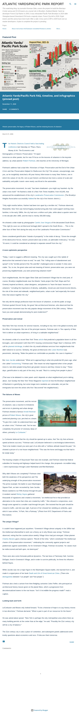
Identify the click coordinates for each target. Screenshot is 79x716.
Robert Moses (15, 415)
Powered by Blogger (40, 710)
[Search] (70, 3)
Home (4, 28)
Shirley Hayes (21, 494)
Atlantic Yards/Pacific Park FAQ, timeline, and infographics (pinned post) (38, 97)
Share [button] (4, 109)
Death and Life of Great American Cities (44, 573)
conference (12, 147)
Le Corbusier (20, 432)
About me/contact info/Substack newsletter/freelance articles (31, 28)
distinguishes (7, 577)
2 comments (14, 109)
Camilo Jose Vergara (43, 223)
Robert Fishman (29, 161)
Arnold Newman (29, 412)
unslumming (16, 364)
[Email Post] (3, 642)
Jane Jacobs (10, 360)
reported (45, 381)
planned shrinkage (15, 346)
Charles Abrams (8, 539)
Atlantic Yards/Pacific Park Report (33, 4)
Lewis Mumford (58, 350)
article (41, 340)
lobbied (31, 199)
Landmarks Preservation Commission (49, 195)
